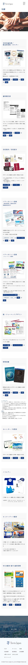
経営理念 (14, 651)
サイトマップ (7, 657)
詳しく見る (14, 629)
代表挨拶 (6, 651)
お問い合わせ (7, 654)
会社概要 (21, 651)
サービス (14, 648)
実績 (20, 648)
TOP (5, 648)
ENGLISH (15, 654)
